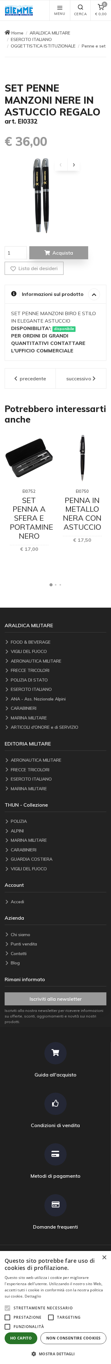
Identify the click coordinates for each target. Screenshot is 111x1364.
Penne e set (93, 46)
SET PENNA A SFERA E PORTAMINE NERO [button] (31, 518)
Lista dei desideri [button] (37, 268)
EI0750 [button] (82, 491)
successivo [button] (78, 378)
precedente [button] (32, 378)
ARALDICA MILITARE (50, 33)
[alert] (55, 1307)
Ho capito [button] (21, 1338)
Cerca (80, 14)
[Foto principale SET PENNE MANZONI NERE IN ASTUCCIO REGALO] (42, 195)
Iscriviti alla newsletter (56, 999)
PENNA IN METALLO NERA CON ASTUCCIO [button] (82, 514)
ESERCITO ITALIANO (31, 39)
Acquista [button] (62, 253)
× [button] (104, 1257)
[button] (20, 10)
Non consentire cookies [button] (73, 1338)
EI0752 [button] (29, 491)
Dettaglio (33, 1296)
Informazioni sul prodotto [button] (53, 294)
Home (17, 33)
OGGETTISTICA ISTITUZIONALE (43, 46)
